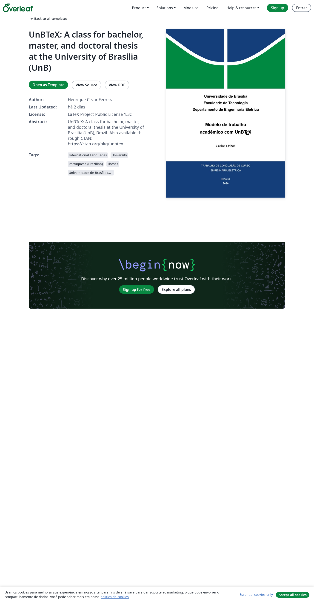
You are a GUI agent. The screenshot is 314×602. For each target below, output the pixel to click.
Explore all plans (176, 289)
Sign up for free (136, 289)
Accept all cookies (293, 595)
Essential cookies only (256, 594)
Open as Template (48, 84)
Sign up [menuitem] (277, 7)
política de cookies (114, 597)
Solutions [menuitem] (165, 7)
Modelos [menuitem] (191, 7)
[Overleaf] (18, 8)
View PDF (117, 85)
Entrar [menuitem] (301, 7)
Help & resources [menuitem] (241, 7)
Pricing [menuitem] (212, 7)
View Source (86, 85)
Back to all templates (48, 18)
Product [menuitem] (139, 7)
